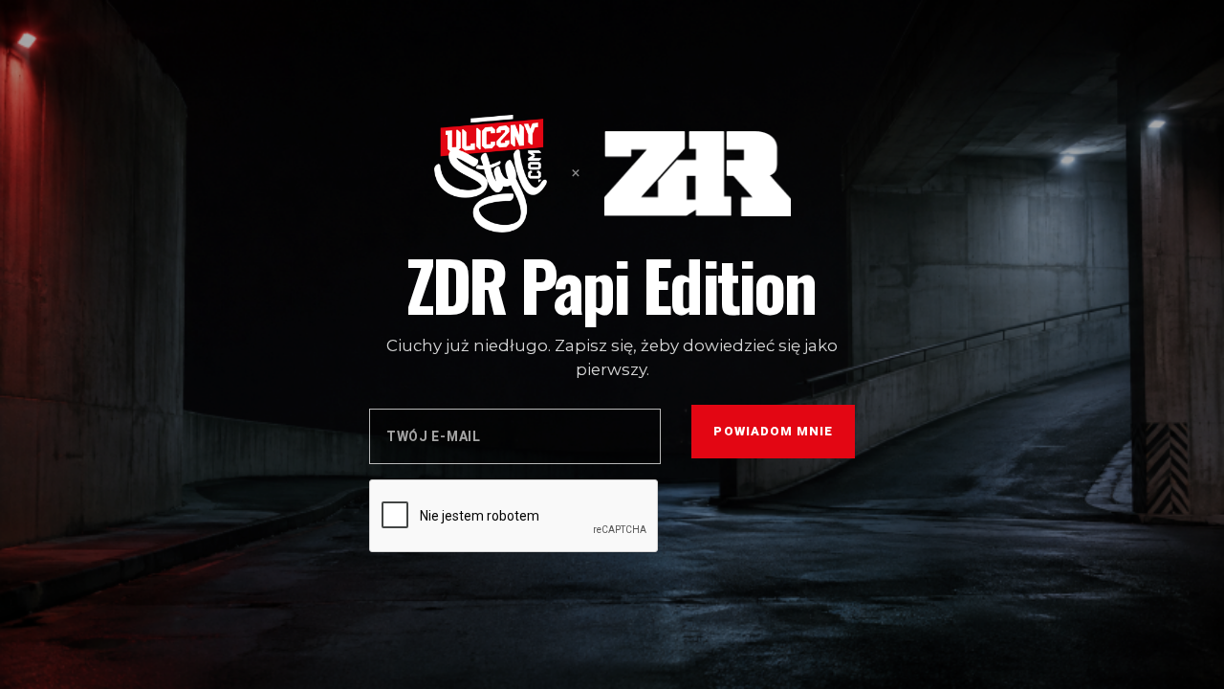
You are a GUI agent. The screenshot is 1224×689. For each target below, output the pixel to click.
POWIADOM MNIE (773, 431)
